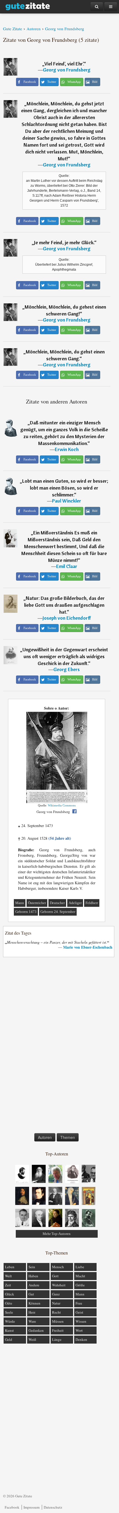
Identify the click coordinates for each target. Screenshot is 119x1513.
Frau (79, 1303)
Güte (8, 1303)
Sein (32, 1266)
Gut (31, 1294)
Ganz (56, 1294)
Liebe (80, 1266)
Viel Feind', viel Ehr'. (64, 64)
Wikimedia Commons (62, 805)
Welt (8, 1275)
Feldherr (92, 903)
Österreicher (37, 903)
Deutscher (57, 903)
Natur (56, 1303)
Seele (9, 1312)
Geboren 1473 (26, 912)
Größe (80, 1285)
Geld (8, 1339)
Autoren (45, 1137)
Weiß (32, 1339)
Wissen (81, 1321)
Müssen (58, 1321)
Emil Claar (66, 566)
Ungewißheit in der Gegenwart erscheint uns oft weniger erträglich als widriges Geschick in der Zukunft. (65, 656)
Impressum (32, 1507)
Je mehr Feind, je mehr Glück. (64, 242)
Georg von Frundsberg (66, 70)
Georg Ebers (66, 669)
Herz (32, 1312)
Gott (55, 1275)
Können (34, 1303)
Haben (33, 1275)
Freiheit (58, 1330)
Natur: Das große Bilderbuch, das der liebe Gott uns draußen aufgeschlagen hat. (64, 605)
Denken (81, 1339)
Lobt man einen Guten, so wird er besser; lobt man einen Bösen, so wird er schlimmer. (65, 488)
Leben (9, 1266)
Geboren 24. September (57, 912)
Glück (9, 1294)
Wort (79, 1330)
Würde (10, 1321)
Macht (80, 1275)
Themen (67, 1137)
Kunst (9, 1330)
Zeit (8, 1285)
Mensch (58, 1266)
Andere (34, 1285)
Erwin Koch (67, 449)
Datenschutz (53, 1507)
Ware (32, 1321)
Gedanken (36, 1330)
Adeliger (75, 903)
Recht (56, 1312)
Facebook (12, 1507)
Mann (19, 903)
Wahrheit (59, 1285)
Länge (56, 1339)
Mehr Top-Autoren (57, 1234)
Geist (79, 1312)
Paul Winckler (66, 501)
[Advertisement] (56, 1046)
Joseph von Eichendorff (67, 618)
